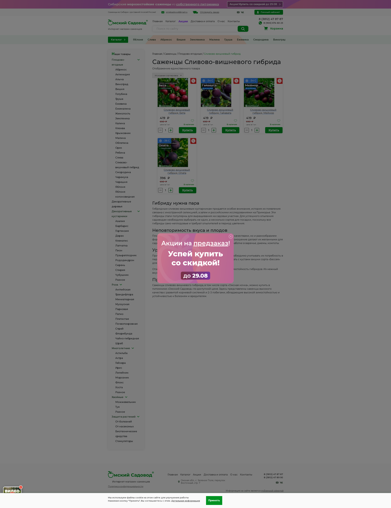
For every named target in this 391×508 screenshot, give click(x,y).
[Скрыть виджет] (21, 487)
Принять (214, 500)
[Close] (230, 236)
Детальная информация (185, 500)
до (195, 275)
